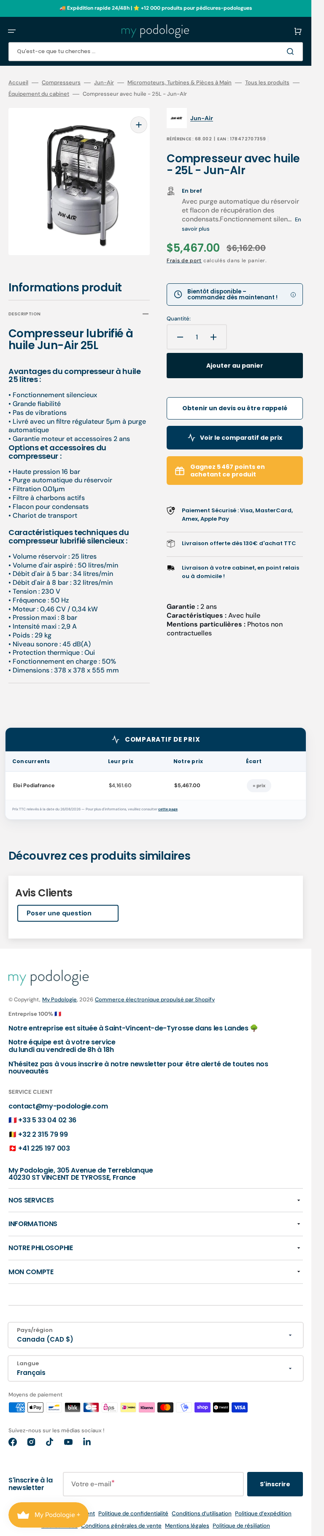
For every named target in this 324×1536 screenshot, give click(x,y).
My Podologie (59, 993)
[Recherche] (292, 51)
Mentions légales (187, 1519)
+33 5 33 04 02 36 (47, 1114)
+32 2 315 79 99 (43, 1128)
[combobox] (155, 51)
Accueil (18, 82)
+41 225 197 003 (44, 1142)
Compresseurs (61, 82)
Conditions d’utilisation (202, 1507)
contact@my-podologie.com (58, 1100)
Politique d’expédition (263, 1507)
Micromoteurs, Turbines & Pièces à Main (179, 82)
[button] (12, 31)
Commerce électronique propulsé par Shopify (155, 993)
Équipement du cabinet (38, 94)
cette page (168, 803)
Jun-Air (104, 82)
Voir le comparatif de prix (241, 437)
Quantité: (179, 318)
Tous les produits (267, 82)
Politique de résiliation (241, 1519)
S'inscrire (275, 1478)
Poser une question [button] (59, 907)
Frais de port (184, 260)
